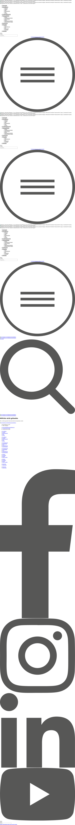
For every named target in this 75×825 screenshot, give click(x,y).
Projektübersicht (6, 14)
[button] (8, 824)
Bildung (5, 17)
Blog (5, 27)
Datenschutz (4, 467)
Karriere (5, 13)
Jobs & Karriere (5, 446)
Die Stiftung (5, 7)
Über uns (6, 8)
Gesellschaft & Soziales (8, 130)
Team (5, 12)
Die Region (5, 23)
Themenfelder (5, 16)
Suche (1, 33)
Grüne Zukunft (7, 131)
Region (5, 132)
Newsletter (6, 29)
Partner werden (4, 457)
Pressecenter (6, 28)
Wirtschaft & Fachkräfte (8, 133)
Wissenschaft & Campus (8, 21)
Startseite (4, 5)
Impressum (4, 466)
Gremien (5, 9)
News (5, 25)
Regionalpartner (7, 11)
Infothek (4, 31)
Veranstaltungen (7, 26)
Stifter (5, 10)
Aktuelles (4, 24)
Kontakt (3, 456)
